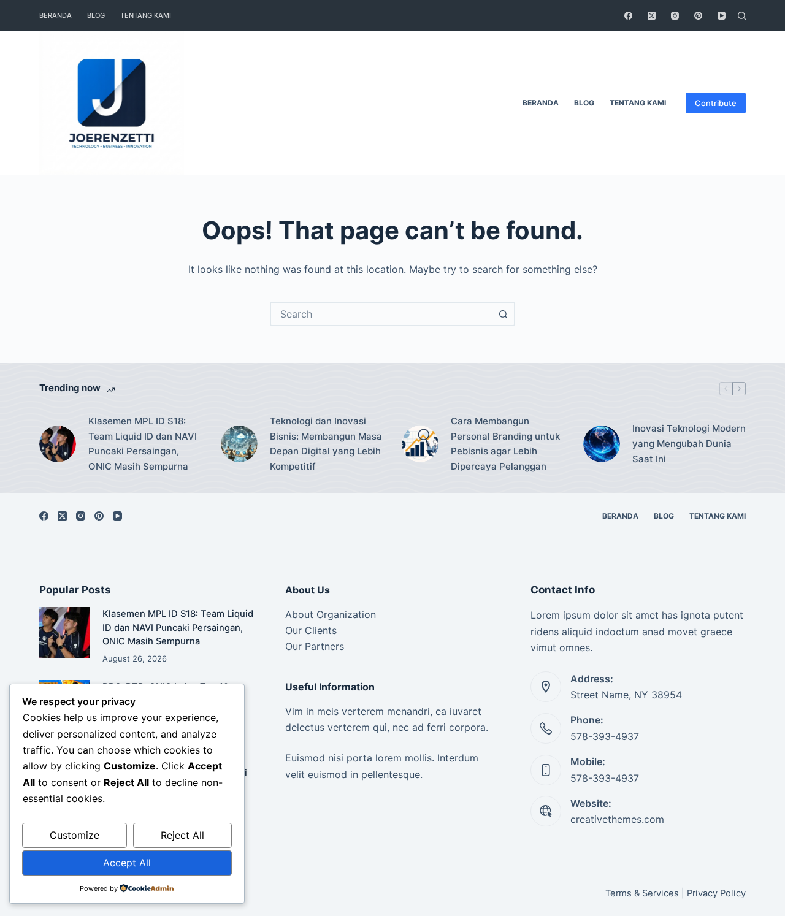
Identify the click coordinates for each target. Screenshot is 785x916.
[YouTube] (722, 16)
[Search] (742, 16)
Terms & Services (642, 893)
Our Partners (314, 646)
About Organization (330, 614)
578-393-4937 (604, 736)
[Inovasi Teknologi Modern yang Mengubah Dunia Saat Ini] (601, 444)
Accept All (127, 863)
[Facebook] (628, 16)
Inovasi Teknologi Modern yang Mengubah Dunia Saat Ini (689, 443)
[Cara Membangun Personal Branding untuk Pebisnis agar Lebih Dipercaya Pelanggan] (420, 444)
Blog (96, 15)
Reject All (182, 835)
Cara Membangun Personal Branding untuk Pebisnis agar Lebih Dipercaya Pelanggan (505, 443)
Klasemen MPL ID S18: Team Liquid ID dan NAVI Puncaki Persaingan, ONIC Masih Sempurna (142, 443)
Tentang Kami (145, 15)
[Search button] (503, 314)
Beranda (55, 15)
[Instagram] (675, 16)
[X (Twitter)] (652, 16)
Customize (74, 835)
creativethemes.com (617, 819)
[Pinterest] (698, 16)
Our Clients (311, 630)
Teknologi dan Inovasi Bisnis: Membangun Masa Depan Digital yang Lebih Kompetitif (326, 443)
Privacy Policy (716, 893)
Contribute (716, 103)
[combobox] (381, 314)
